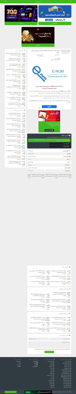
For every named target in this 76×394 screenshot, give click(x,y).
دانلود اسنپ (52, 370)
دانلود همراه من (51, 382)
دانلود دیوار (52, 368)
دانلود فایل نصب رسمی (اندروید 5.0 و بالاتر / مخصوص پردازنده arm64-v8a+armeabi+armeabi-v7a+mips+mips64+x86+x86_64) (51, 140)
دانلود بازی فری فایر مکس (66, 371)
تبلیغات (19, 363)
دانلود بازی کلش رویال (67, 385)
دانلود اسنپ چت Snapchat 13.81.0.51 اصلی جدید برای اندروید (13, 70)
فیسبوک (35, 363)
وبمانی (38, 100)
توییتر (35, 365)
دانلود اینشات (52, 373)
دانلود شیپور (52, 385)
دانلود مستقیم (48, 130)
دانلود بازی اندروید (68, 361)
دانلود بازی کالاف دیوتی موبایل (66, 375)
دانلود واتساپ (52, 365)
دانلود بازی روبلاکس (67, 368)
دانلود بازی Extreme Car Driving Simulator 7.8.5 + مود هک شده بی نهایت (14, 163)
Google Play (65, 146)
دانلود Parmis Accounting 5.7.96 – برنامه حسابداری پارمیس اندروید (37, 277)
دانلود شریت (52, 378)
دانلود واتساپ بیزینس (50, 375)
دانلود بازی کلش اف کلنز (67, 383)
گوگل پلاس (34, 366)
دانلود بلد (52, 377)
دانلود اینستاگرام (51, 366)
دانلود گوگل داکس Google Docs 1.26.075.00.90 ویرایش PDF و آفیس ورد (13, 59)
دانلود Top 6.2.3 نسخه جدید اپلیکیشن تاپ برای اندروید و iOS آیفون (58, 271)
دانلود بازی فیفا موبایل (67, 387)
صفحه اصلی (18, 361)
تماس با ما (19, 365)
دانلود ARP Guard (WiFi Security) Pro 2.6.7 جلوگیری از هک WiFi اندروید (38, 295)
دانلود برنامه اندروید (51, 361)
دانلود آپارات (52, 387)
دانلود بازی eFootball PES (66, 373)
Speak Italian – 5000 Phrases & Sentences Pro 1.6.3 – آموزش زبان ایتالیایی (59, 294)
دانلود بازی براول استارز (67, 382)
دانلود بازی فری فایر (68, 365)
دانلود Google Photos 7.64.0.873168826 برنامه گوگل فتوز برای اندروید (13, 87)
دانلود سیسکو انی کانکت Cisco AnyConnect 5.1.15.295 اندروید (15, 64)
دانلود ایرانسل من (51, 380)
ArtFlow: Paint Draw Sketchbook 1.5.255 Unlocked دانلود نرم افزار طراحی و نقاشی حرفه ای (37, 306)
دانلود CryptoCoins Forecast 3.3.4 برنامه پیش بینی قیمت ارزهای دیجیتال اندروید (58, 300)
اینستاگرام (35, 361)
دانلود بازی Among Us (67, 380)
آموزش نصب (65, 143)
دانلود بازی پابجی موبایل (67, 363)
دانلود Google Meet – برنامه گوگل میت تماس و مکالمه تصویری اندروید (14, 93)
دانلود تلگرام (52, 363)
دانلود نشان (52, 371)
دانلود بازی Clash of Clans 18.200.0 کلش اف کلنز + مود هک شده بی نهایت (14, 157)
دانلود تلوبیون (52, 383)
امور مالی (52, 59)
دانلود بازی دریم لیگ (67, 366)
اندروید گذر (38, 2)
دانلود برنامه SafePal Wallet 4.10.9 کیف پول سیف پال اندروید (58, 277)
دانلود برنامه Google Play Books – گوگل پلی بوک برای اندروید (13, 81)
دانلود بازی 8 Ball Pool (67, 378)
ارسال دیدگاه (48, 352)
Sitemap (19, 366)
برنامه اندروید (57, 59)
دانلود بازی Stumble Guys (66, 370)
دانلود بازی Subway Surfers (66, 377)
